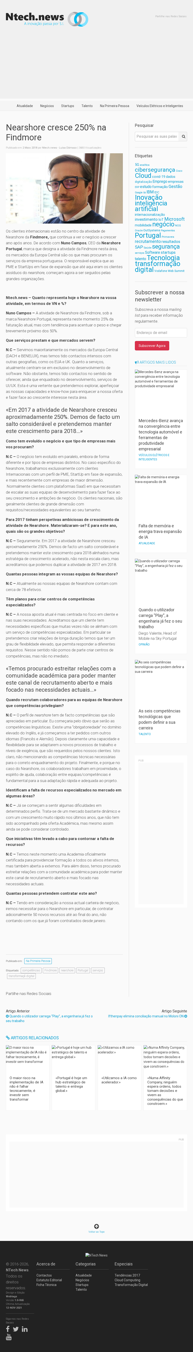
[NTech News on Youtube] (10, 1336)
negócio (163, 224)
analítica (144, 164)
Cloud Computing (127, 1280)
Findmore (50, 970)
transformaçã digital (21, 976)
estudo (146, 186)
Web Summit (176, 271)
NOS (178, 225)
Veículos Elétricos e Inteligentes (160, 106)
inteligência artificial (151, 206)
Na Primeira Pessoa (114, 106)
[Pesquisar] (182, 136)
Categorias (86, 1263)
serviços (97, 970)
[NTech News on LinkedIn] (26, 1328)
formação (160, 187)
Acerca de (45, 1263)
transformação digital (157, 267)
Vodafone (160, 271)
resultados (170, 241)
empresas (176, 182)
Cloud (143, 175)
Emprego (160, 181)
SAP (139, 247)
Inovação (148, 197)
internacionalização (150, 214)
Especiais (124, 1263)
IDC (156, 192)
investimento (146, 219)
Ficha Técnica (46, 1285)
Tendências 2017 (127, 1275)
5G (137, 165)
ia (144, 192)
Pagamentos (168, 230)
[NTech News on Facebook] (9, 1328)
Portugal (83, 970)
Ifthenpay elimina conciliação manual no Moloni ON (146, 1016)
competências (31, 970)
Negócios (47, 106)
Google (139, 192)
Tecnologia (163, 258)
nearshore (67, 970)
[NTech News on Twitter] (17, 1328)
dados (170, 177)
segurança (166, 246)
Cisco (179, 170)
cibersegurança (155, 169)
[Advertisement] (96, 66)
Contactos (44, 1275)
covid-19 (158, 177)
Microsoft (174, 219)
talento (140, 259)
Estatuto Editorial (49, 1280)
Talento (87, 106)
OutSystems (151, 230)
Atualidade (25, 106)
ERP (137, 187)
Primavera (168, 236)
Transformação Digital (131, 1285)
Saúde (147, 247)
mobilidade (143, 225)
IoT (161, 219)
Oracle (139, 230)
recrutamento (148, 241)
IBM (150, 192)
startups (168, 252)
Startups (67, 106)
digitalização (143, 181)
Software (152, 252)
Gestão (175, 186)
